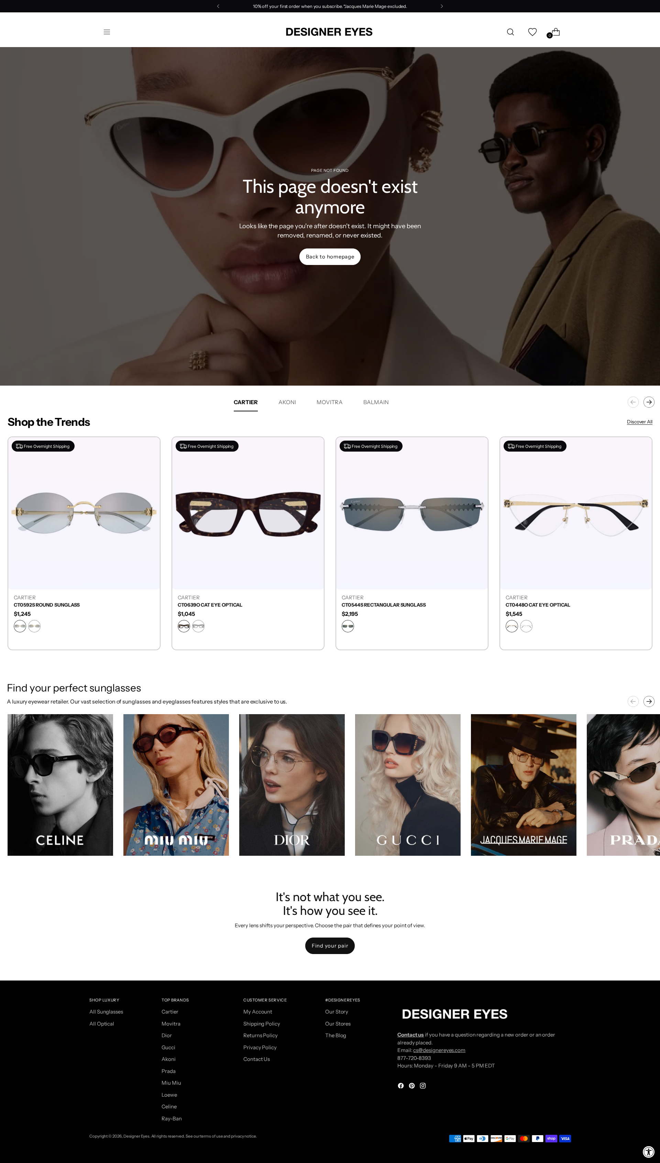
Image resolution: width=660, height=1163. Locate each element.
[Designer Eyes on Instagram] (423, 1087)
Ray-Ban (172, 1118)
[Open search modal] (510, 32)
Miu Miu (171, 1082)
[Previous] (218, 6)
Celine (169, 1106)
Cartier (170, 1011)
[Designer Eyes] (330, 31)
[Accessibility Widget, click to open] (649, 1152)
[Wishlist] (532, 32)
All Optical (101, 1023)
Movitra (171, 1023)
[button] (60, 785)
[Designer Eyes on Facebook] (401, 1087)
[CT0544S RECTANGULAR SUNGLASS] (412, 512)
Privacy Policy (260, 1047)
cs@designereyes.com (439, 1050)
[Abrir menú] (107, 32)
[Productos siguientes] (649, 402)
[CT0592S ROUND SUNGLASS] (84, 512)
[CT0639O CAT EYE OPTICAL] (248, 512)
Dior (167, 1035)
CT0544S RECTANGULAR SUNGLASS (384, 605)
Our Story (336, 1011)
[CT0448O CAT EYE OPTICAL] (575, 512)
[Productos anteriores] (633, 402)
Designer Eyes (136, 1136)
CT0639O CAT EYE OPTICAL (210, 605)
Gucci (168, 1047)
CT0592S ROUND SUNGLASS (47, 605)
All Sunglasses (106, 1011)
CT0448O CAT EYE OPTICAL (538, 605)
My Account (257, 1011)
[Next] (441, 6)
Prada (169, 1071)
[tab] (245, 402)
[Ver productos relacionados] (19, 844)
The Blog (335, 1035)
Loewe (169, 1095)
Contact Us (256, 1059)
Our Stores (338, 1023)
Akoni (169, 1059)
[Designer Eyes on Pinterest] (412, 1087)
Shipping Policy (261, 1023)
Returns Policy (260, 1035)
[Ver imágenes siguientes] (649, 701)
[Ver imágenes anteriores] (633, 701)
